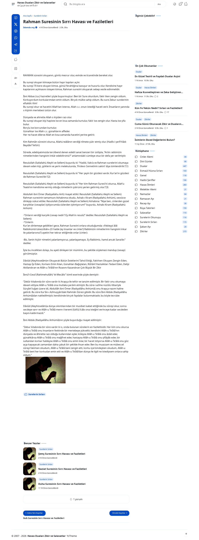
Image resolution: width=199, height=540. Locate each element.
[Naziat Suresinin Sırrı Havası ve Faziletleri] (29, 469)
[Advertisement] (76, 53)
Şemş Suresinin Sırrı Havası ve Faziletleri (61, 453)
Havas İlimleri (150, 87)
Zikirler (139, 103)
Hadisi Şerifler (147, 180)
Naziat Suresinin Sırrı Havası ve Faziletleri (62, 469)
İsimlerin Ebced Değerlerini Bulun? (155, 139)
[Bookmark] (15, 68)
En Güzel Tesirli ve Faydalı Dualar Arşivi (157, 76)
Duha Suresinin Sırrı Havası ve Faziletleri (62, 484)
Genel (143, 175)
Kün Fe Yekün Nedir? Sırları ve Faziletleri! (158, 108)
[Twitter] (15, 25)
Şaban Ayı (145, 226)
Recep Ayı (145, 203)
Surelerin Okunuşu (150, 217)
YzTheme (72, 536)
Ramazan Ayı (147, 198)
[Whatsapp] (15, 38)
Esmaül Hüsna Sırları (151, 170)
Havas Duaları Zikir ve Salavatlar (36, 2)
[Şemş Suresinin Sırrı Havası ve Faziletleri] (29, 453)
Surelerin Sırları (36, 394)
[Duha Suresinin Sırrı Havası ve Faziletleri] (29, 484)
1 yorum (77, 499)
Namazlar (145, 194)
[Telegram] (15, 45)
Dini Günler (146, 161)
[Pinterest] (15, 31)
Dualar (139, 71)
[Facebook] (15, 18)
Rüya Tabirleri (147, 208)
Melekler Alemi (148, 189)
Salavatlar (145, 212)
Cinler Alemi (146, 156)
